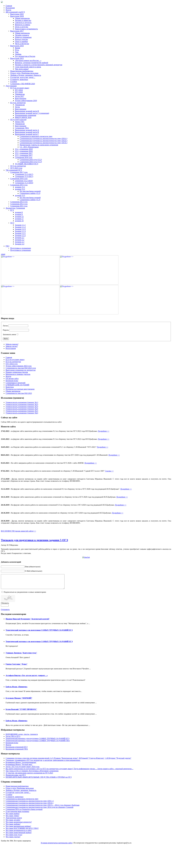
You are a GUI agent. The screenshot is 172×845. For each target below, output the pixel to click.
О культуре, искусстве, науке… (22, 77)
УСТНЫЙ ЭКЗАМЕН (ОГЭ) (26, 164)
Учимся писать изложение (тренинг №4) (22, 409)
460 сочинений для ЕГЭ (15, 12)
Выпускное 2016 (17, 46)
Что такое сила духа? (14, 835)
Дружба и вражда (22, 35)
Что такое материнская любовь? (18, 826)
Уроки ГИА (19, 122)
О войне (13, 82)
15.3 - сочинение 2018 (24, 151)
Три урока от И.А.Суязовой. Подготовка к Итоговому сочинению (32, 771)
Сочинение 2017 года (18, 172)
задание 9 (19, 214)
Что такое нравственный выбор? (19, 833)
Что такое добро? (12, 816)
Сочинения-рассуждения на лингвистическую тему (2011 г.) (30, 801)
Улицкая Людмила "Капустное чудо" (21, 653)
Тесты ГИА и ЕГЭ (13, 736)
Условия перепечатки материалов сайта (56, 843)
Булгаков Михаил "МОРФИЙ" (19, 698)
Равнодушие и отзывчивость (26, 29)
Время (17, 48)
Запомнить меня (9, 334)
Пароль (6, 330)
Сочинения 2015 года (18, 185)
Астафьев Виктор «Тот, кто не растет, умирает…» (27, 675)
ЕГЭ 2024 (19, 90)
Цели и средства (21, 27)
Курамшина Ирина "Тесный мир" (19, 764)
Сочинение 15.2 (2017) (24, 174)
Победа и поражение (23, 37)
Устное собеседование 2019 (26, 101)
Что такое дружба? (13, 820)
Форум (8, 10)
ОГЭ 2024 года (12, 364)
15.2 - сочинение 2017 (24, 153)
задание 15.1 (20, 187)
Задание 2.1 (19, 238)
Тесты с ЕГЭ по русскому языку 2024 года (22, 767)
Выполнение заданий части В (27, 111)
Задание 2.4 (19, 244)
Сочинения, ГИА (22, 128)
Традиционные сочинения (25, 115)
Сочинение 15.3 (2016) (24, 183)
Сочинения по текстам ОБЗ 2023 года (21, 368)
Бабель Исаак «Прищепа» (16, 687)
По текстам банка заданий (30, 191)
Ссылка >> (109, 471)
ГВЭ (7, 246)
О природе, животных (19, 79)
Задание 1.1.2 (20, 227)
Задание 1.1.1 (20, 225)
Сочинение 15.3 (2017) (24, 176)
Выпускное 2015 (17, 58)
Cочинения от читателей (15, 383)
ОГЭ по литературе (18, 166)
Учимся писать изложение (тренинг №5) (22, 411)
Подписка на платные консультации (20, 389)
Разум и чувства (21, 39)
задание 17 (19, 219)
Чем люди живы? (22, 69)
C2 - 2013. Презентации (29, 147)
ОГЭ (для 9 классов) (18, 120)
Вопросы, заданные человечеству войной (31, 63)
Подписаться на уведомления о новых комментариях (25, 592)
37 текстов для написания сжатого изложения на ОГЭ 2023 (29, 773)
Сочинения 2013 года (18, 202)
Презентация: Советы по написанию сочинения (39, 145)
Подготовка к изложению (20, 248)
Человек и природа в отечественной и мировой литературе (38, 65)
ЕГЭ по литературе (18, 103)
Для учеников (11, 86)
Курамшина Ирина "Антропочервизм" (21, 762)
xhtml (3, 254)
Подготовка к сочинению (20, 250)
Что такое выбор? (13, 814)
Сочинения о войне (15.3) (30, 200)
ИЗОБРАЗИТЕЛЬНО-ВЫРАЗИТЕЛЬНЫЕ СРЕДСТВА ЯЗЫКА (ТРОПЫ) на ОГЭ (39, 777)
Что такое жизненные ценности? (19, 822)
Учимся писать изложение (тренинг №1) (22, 402)
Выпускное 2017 (17, 31)
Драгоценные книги (14, 818)
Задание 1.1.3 (20, 231)
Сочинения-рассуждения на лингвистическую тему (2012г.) (43, 141)
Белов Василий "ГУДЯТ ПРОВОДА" (21, 709)
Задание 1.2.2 (20, 235)
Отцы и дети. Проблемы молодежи (24, 73)
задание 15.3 (20, 195)
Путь (17, 50)
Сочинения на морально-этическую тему (36, 136)
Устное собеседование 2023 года (18, 366)
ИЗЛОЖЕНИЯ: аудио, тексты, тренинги (22, 734)
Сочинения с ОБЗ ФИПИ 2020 (22, 84)
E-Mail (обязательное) (33, 571)
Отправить (5, 609)
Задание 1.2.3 (20, 229)
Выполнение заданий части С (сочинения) (32, 113)
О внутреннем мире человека (17, 811)
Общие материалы (22, 18)
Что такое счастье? (13, 837)
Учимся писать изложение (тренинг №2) (22, 405)
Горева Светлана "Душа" (16, 664)
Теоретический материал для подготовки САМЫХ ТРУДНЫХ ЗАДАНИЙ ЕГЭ (39, 630)
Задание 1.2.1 (20, 233)
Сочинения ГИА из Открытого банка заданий (24, 809)
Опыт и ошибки (21, 42)
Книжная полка (12, 381)
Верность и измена (22, 25)
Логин (5, 326)
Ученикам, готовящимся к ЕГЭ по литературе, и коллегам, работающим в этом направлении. (43, 760)
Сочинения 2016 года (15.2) (31, 160)
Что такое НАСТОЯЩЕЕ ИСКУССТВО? (22, 828)
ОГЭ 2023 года (16, 168)
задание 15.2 (20, 189)
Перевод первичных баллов (17, 372)
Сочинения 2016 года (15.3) (31, 162)
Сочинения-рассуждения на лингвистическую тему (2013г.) (43, 143)
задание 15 (19, 217)
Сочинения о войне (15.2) (30, 193)
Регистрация (11, 348)
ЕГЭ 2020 (19, 92)
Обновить (5, 603)
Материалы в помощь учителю (18, 374)
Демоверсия (20, 94)
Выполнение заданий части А (27, 130)
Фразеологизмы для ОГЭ (16, 775)
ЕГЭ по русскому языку (19, 88)
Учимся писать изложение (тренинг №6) (22, 413)
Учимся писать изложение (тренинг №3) (22, 407)
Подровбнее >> (90, 463)
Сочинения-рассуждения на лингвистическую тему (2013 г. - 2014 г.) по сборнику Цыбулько (42, 805)
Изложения (10, 8)
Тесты (17, 107)
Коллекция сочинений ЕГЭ (16, 747)
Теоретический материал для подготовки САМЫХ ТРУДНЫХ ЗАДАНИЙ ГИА (38, 741)
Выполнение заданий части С (27, 134)
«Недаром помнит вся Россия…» (28, 60)
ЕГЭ (12, 210)
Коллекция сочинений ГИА (17, 749)
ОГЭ (12, 223)
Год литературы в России (25, 56)
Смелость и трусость (23, 23)
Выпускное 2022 (17, 14)
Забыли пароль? (12, 344)
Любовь (18, 54)
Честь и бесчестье (22, 44)
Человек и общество (23, 20)
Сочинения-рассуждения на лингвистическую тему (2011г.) (43, 139)
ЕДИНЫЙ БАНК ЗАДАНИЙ (17, 385)
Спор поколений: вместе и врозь (28, 67)
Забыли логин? (12, 346)
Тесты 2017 (19, 96)
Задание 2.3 (19, 242)
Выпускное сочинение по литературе (21, 370)
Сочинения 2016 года (23, 157)
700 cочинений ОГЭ (14, 170)
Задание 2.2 (19, 240)
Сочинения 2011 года (18, 206)
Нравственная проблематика (21, 71)
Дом (16, 52)
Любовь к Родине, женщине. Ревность (25, 75)
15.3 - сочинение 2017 (24, 155)
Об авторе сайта (12, 379)
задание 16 (19, 221)
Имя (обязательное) (32, 567)
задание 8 (19, 212)
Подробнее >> (103, 431)
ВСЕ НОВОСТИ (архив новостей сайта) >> (18, 531)
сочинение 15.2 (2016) (24, 181)
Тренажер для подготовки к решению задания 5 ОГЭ (34, 540)
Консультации (20, 98)
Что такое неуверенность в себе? (19, 830)
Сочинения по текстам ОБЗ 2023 (19, 393)
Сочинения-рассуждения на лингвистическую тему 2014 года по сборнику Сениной (39, 807)
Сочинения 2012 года (18, 204)
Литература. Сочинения (15, 208)
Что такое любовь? (13, 824)
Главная (9, 6)
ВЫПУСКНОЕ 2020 (23, 117)
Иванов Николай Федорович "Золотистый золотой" (28, 619)
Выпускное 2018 (17, 16)
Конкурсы (10, 387)
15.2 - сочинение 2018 (24, 149)
